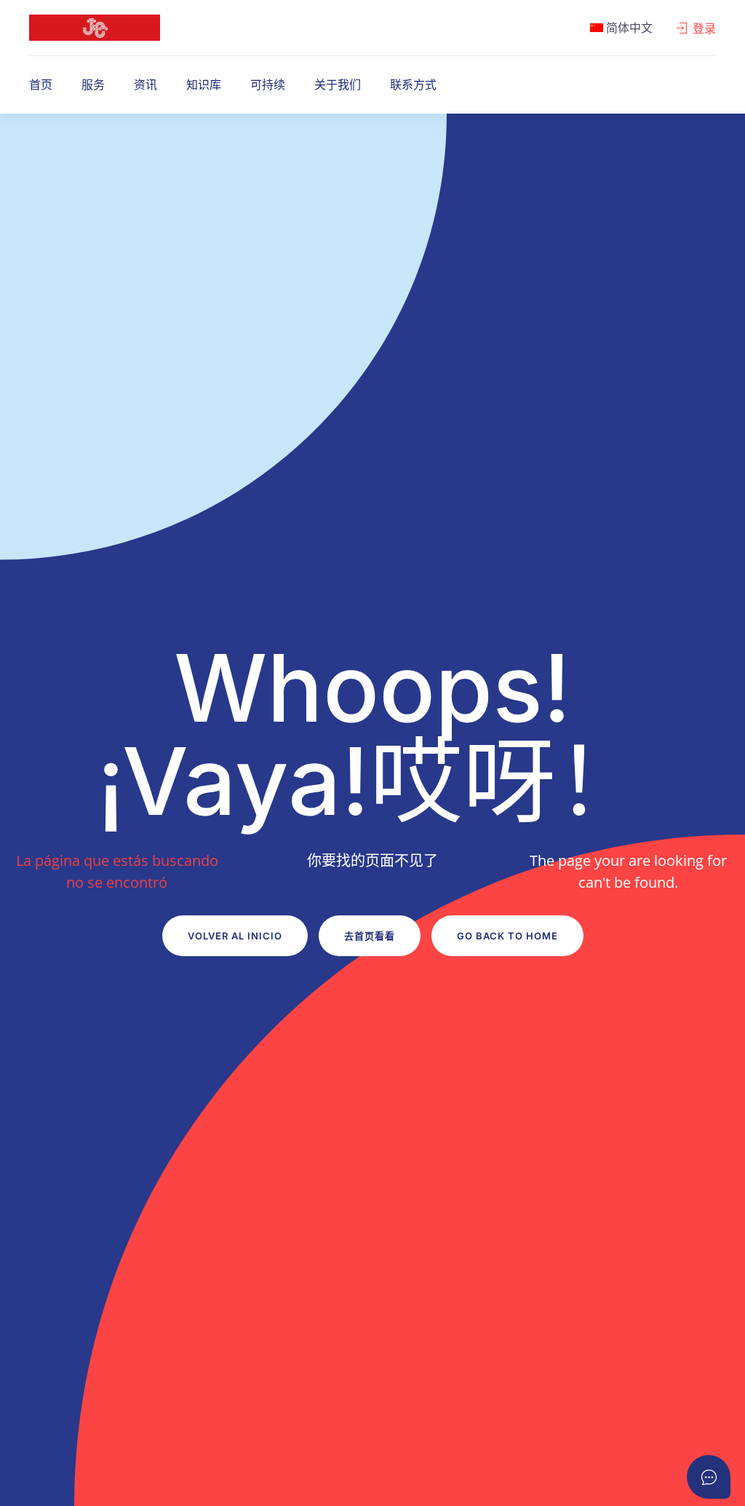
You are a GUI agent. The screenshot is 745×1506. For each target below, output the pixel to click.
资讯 (145, 84)
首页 (40, 84)
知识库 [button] (203, 84)
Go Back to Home (507, 936)
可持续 (267, 84)
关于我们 (337, 84)
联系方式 (413, 84)
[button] (621, 27)
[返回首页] (94, 28)
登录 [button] (704, 28)
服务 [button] (93, 84)
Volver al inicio (235, 936)
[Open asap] (708, 1477)
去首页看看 (369, 936)
